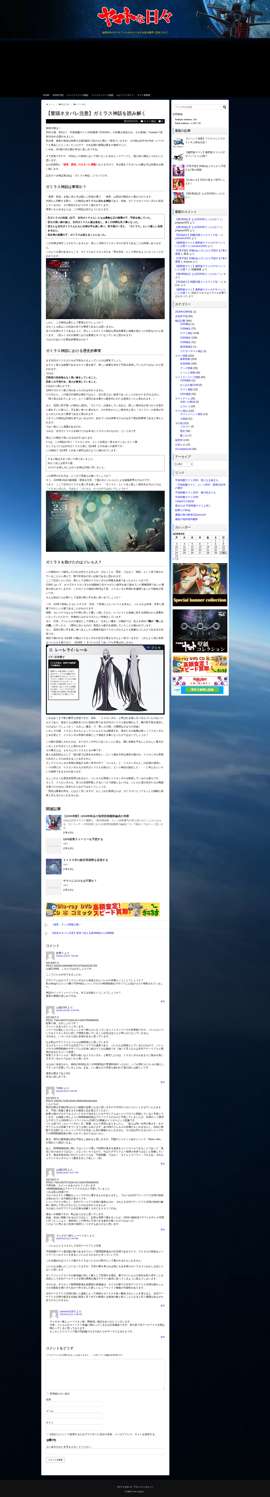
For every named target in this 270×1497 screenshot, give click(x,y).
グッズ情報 (186, 368)
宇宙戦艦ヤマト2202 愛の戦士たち (195, 492)
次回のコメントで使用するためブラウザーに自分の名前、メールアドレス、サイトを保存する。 (103, 1434)
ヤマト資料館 (143, 95)
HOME (46, 95)
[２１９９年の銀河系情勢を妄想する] (54, 866)
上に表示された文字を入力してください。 (69, 1447)
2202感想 (185, 394)
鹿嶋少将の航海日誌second (190, 514)
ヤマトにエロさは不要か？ (80, 880)
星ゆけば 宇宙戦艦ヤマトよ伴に (193, 505)
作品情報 (185, 363)
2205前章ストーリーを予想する (83, 839)
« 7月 (176, 559)
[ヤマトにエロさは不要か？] (54, 887)
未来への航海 (187, 401)
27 (200, 552)
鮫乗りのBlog (182, 510)
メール (49, 1411)
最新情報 (185, 359)
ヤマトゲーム (182, 398)
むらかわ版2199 (189, 385)
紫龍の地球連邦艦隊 (186, 519)
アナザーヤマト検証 (191, 351)
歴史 (182, 431)
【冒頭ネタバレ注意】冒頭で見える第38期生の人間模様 (82, 933)
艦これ (184, 435)
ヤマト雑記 (181, 411)
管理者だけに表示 (59, 1393)
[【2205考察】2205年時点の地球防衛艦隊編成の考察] (54, 822)
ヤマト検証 (150, 121)
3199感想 (185, 380)
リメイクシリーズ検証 (77, 95)
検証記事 (180, 320)
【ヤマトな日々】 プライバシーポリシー (135, 1487)
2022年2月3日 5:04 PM (66, 1091)
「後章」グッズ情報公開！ (66, 924)
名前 (48, 1399)
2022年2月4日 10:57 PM (67, 1172)
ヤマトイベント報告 (191, 414)
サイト (49, 1422)
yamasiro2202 (68, 1311)
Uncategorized (183, 449)
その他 (179, 423)
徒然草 (179, 440)
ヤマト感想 (186, 389)
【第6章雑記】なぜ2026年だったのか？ (197, 219)
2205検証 (185, 324)
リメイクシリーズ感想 (102, 95)
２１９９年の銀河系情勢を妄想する (85, 860)
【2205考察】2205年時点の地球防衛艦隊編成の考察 (96, 816)
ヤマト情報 (181, 355)
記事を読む (68, 832)
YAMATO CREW (184, 501)
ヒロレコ (185, 406)
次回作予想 (57, 95)
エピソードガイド (125, 95)
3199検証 (185, 328)
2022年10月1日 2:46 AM (67, 1238)
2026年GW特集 (183, 311)
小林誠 (184, 418)
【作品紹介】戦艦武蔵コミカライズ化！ (197, 235)
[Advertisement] (135, 65)
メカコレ (185, 426)
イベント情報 (187, 372)
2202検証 (185, 337)
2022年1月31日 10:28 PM (67, 1010)
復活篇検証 (186, 346)
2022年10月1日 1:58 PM (71, 1314)
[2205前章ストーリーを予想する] (54, 846)
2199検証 (185, 342)
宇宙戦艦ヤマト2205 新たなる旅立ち (196, 480)
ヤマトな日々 (138, 1491)
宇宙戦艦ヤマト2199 (186, 497)
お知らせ (180, 444)
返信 (163, 1001)
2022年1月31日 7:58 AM (67, 956)
